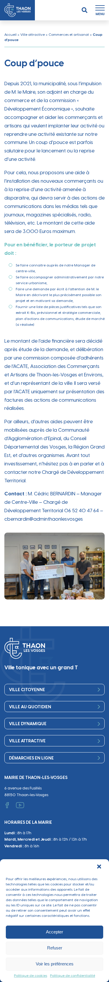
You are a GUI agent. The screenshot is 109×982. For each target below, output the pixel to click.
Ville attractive (32, 35)
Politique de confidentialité (72, 976)
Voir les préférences (55, 963)
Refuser (54, 947)
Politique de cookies (30, 976)
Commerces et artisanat (69, 35)
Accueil (10, 35)
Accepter (54, 931)
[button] (99, 867)
